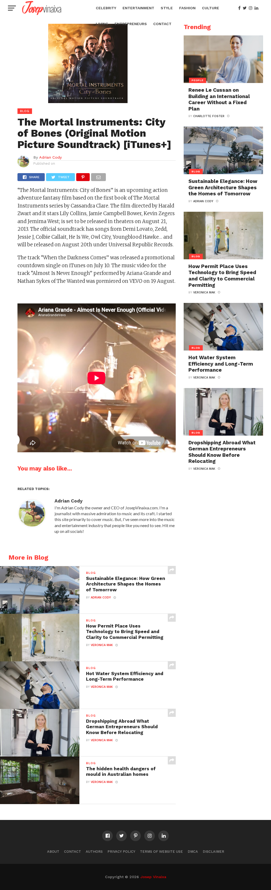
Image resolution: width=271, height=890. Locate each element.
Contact (162, 24)
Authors (94, 852)
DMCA (193, 852)
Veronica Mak (102, 645)
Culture (210, 8)
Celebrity (106, 8)
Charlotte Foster (208, 116)
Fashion (187, 8)
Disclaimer (213, 852)
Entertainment (138, 8)
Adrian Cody (50, 157)
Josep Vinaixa (153, 877)
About (53, 852)
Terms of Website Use (161, 852)
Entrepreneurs (131, 24)
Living (102, 24)
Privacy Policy (121, 852)
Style (167, 8)
